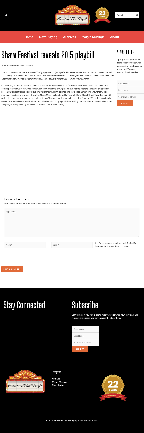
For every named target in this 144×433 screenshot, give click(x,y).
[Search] (137, 15)
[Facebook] (6, 15)
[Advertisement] (130, 151)
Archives (56, 378)
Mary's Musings (59, 382)
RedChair (93, 420)
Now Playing (58, 385)
